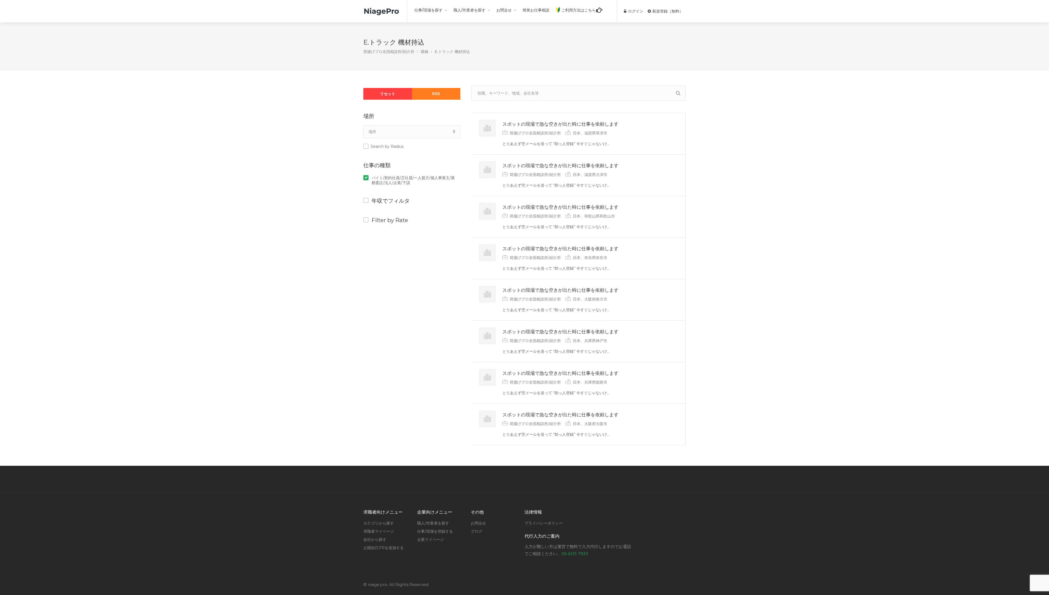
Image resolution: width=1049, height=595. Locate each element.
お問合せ (504, 10)
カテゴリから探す (378, 523)
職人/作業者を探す (469, 10)
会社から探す (374, 539)
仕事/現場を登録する (435, 531)
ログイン (635, 11)
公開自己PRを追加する (383, 547)
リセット (387, 93)
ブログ (476, 531)
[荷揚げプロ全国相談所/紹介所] (381, 8)
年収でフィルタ (391, 201)
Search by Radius (387, 146)
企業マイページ (430, 539)
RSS (436, 93)
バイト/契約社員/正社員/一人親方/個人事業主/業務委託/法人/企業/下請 (413, 180)
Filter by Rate (390, 220)
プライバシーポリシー (543, 523)
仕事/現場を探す (428, 10)
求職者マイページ (378, 531)
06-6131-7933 (574, 553)
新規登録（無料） (667, 11)
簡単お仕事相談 (536, 10)
